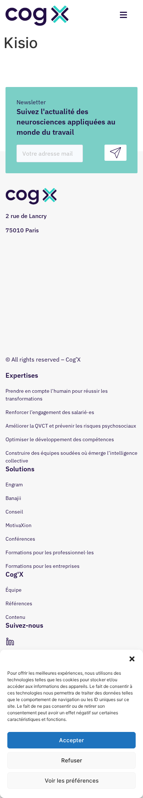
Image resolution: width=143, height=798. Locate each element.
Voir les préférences (72, 780)
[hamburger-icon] (123, 15)
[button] (132, 659)
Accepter (71, 740)
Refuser (71, 760)
